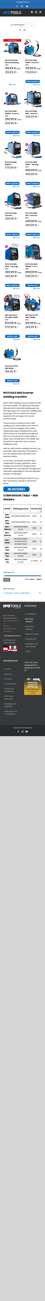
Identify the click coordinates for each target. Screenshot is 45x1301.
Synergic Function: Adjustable (17, 593)
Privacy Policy (10, 684)
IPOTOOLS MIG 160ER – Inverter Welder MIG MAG (32, 62)
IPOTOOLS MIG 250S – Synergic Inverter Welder (11, 266)
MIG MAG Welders (29, 620)
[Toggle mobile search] (36, 12)
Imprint (8, 669)
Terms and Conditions (9, 690)
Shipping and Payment (10, 705)
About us (8, 674)
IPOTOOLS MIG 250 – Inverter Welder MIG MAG (32, 215)
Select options (32, 81)
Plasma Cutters (32, 634)
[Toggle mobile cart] (32, 12)
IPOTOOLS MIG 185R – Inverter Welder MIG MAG (32, 113)
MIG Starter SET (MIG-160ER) (31, 316)
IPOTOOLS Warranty (9, 697)
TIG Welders (30, 614)
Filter (6, 580)
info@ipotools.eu (22, 2)
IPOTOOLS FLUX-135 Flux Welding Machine (11, 62)
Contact (8, 679)
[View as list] (24, 30)
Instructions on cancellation (11, 712)
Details (13, 85)
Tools (27, 651)
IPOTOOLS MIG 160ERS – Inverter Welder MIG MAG (12, 113)
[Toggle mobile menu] (40, 12)
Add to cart (32, 285)
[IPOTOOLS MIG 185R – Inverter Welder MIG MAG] (33, 99)
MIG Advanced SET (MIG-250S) (11, 316)
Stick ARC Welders (29, 627)
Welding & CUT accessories (31, 645)
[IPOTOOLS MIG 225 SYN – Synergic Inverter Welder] (12, 201)
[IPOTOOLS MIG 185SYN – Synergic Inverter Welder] (12, 150)
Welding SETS (31, 639)
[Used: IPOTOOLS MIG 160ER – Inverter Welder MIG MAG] (12, 354)
